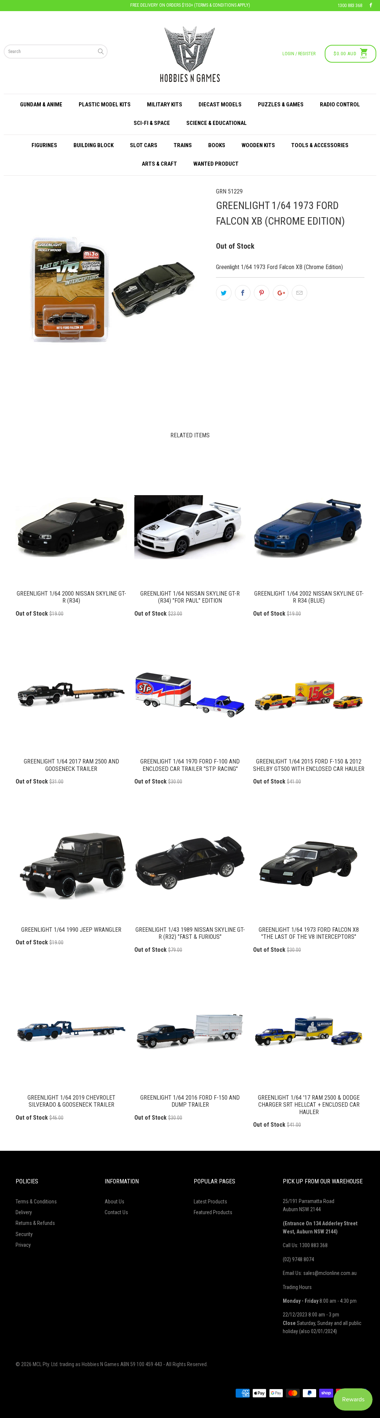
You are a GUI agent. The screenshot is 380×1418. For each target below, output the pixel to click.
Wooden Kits (258, 145)
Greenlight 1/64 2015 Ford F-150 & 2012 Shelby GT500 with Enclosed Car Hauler (308, 695)
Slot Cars (143, 145)
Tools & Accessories (319, 145)
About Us (114, 1202)
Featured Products (213, 1212)
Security (24, 1234)
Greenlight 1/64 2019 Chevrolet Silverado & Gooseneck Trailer (71, 1031)
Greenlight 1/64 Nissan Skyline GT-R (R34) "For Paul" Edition (190, 527)
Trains (183, 145)
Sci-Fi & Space (152, 123)
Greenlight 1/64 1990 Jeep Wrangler (71, 863)
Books (216, 145)
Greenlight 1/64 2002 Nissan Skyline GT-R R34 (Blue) (308, 527)
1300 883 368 (350, 5)
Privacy (23, 1245)
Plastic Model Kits (105, 104)
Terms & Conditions (36, 1202)
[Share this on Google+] (280, 293)
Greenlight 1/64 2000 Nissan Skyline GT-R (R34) (71, 527)
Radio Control (340, 104)
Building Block (93, 145)
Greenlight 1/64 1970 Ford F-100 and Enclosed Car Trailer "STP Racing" (190, 695)
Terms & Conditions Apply (222, 5)
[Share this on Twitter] (224, 293)
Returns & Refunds (35, 1223)
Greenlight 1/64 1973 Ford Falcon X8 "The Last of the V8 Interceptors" (308, 863)
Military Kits (164, 104)
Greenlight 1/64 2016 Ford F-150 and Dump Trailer (190, 1031)
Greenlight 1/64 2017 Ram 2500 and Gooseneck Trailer (71, 695)
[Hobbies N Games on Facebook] (371, 5)
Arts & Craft (159, 163)
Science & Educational (216, 123)
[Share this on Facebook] (242, 293)
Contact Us (116, 1212)
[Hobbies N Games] (189, 54)
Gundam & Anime (41, 104)
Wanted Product (216, 163)
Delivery (24, 1212)
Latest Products (210, 1202)
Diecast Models (220, 104)
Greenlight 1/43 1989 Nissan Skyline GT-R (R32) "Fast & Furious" (190, 863)
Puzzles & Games (281, 104)
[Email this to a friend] (299, 293)
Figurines (44, 145)
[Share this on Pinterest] (261, 293)
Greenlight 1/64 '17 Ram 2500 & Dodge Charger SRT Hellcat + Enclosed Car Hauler (308, 1031)
